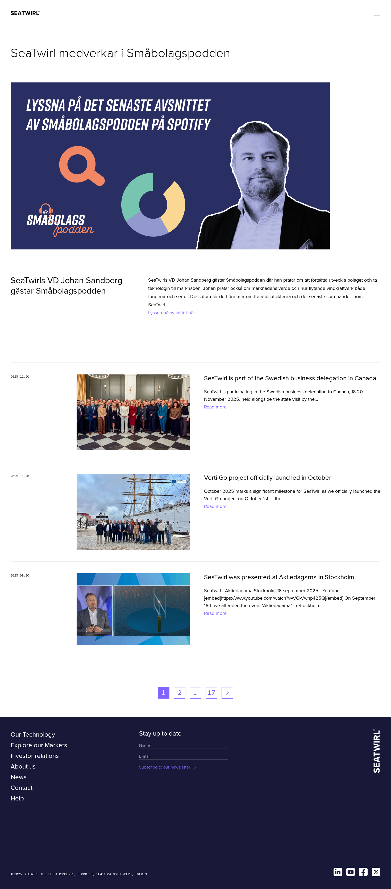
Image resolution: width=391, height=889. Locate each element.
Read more (215, 407)
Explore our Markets (39, 745)
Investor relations (35, 756)
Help (17, 798)
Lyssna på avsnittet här (172, 313)
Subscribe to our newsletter (164, 767)
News (19, 777)
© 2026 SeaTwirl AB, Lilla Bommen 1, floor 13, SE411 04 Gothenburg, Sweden (79, 874)
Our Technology (33, 734)
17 (211, 692)
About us (23, 766)
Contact (21, 788)
